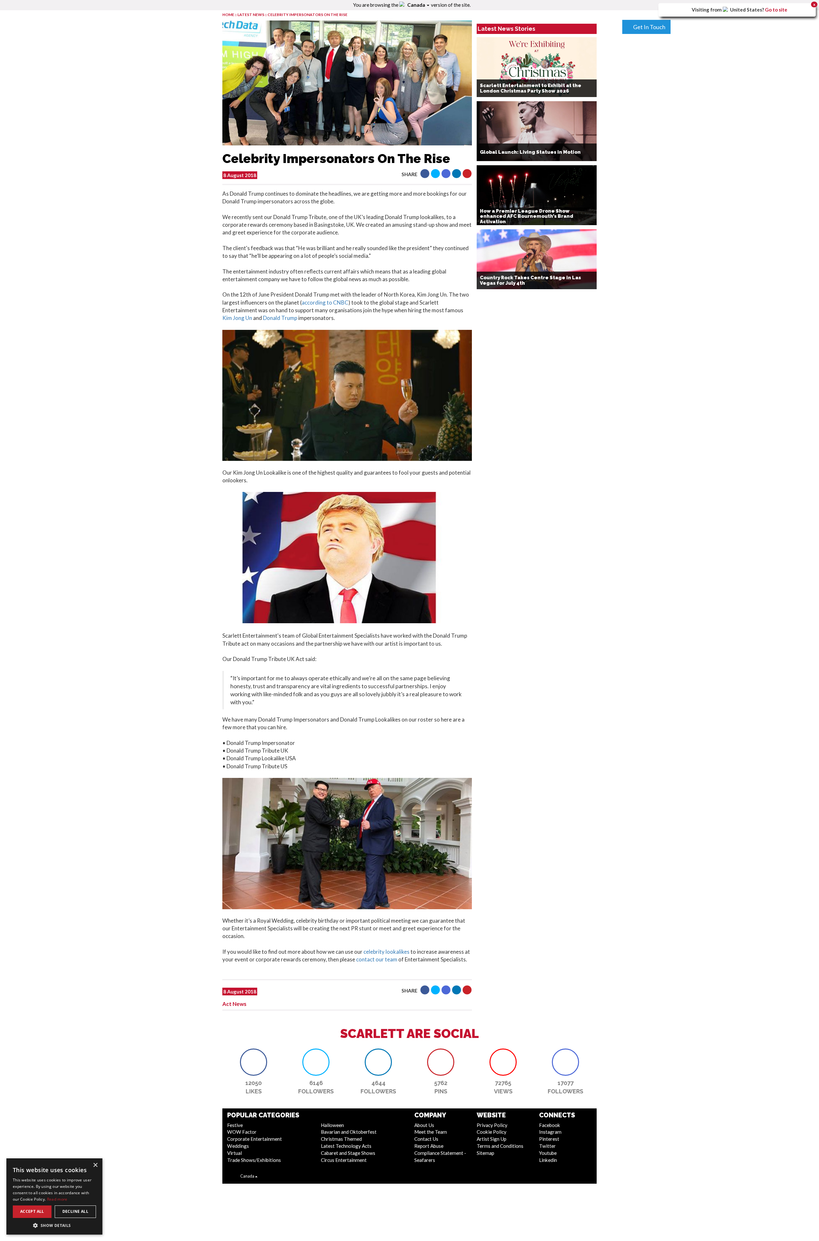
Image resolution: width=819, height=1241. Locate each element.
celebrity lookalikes (386, 951)
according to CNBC (325, 302)
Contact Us (426, 1139)
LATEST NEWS (251, 14)
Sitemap (485, 1153)
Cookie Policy (491, 1132)
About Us (424, 1125)
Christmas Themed (341, 1139)
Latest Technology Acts (346, 1146)
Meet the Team (430, 1132)
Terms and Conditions (500, 1146)
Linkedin (548, 1160)
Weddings (238, 1146)
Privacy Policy (492, 1125)
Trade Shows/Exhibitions (254, 1160)
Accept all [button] (32, 1211)
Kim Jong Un (237, 317)
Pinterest (549, 1139)
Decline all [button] (75, 1211)
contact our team (376, 959)
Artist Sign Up (491, 1139)
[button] (425, 173)
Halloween (332, 1125)
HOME (228, 14)
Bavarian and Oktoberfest (349, 1132)
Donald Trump (280, 317)
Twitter (547, 1146)
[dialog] (54, 1196)
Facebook (549, 1125)
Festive (235, 1125)
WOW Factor (242, 1132)
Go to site (776, 9)
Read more (57, 1199)
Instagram (550, 1132)
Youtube (548, 1153)
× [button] (95, 1165)
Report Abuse (428, 1146)
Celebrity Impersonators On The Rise (307, 14)
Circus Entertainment (344, 1160)
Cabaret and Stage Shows (348, 1153)
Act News (234, 1003)
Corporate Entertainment (254, 1139)
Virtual (234, 1153)
